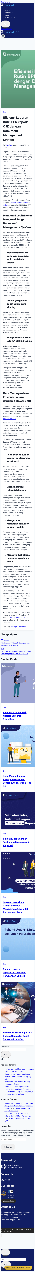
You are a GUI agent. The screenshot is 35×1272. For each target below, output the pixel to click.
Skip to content (6, 2)
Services (9, 13)
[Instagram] (5, 1180)
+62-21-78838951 (11, 1217)
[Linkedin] (9, 1180)
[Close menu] (1, 1236)
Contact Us (10, 18)
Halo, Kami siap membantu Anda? (19, 1267)
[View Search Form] (5, 24)
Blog (7, 15)
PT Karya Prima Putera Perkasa (18, 1229)
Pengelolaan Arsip (18, 627)
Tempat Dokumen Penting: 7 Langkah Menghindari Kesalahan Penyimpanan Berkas (18, 1105)
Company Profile (9, 1201)
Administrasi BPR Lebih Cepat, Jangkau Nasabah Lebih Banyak (16, 643)
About (8, 10)
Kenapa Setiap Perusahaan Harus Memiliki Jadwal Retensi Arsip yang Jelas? (17, 1076)
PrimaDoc (8, 145)
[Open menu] (3, 36)
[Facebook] (2, 1180)
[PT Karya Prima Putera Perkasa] (11, 1168)
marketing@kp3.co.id (14, 1220)
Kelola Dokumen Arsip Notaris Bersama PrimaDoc (15, 715)
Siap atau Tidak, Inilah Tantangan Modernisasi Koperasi (16, 842)
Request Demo (6, 29)
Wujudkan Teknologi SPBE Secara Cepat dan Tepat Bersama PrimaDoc (17, 1036)
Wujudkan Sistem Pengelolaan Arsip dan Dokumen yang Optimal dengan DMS (16, 651)
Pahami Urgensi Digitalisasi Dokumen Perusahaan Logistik (14, 972)
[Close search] (5, 1252)
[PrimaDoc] (10, 6)
